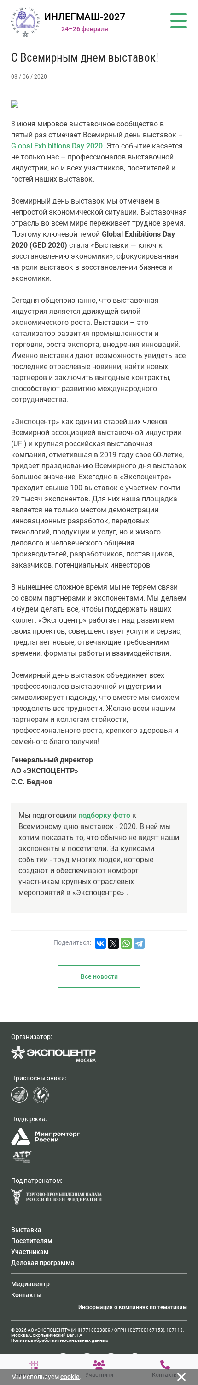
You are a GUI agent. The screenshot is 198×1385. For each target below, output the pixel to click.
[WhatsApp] (126, 943)
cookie (70, 1376)
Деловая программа (43, 1262)
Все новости (99, 976)
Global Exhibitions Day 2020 (57, 146)
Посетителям (31, 1240)
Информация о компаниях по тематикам (132, 1307)
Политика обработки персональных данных (59, 1340)
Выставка (26, 1229)
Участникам (30, 1251)
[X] (113, 943)
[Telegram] (139, 943)
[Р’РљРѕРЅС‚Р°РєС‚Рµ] (100, 943)
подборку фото (104, 815)
